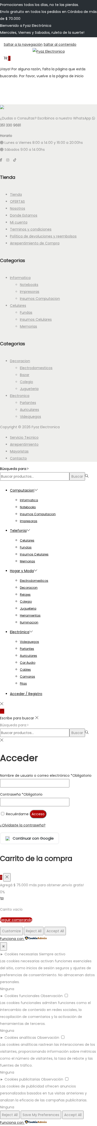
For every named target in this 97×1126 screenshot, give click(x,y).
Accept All (55, 931)
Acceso (38, 814)
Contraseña (21, 794)
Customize (11, 931)
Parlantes (28, 402)
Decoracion (20, 360)
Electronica (19, 395)
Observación (52, 995)
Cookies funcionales (22, 995)
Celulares (18, 305)
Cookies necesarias (21, 954)
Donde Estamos (23, 215)
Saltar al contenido (60, 44)
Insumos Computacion (40, 298)
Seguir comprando (16, 919)
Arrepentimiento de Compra (34, 243)
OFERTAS (17, 201)
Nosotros (17, 208)
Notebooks (29, 284)
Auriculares (29, 409)
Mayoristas (19, 451)
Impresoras (29, 291)
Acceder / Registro (26, 693)
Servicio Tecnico (24, 437)
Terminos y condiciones (30, 229)
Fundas (26, 312)
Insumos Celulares (36, 319)
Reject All (34, 931)
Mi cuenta (18, 222)
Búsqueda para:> (14, 468)
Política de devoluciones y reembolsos (43, 236)
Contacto (18, 458)
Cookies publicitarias (22, 1079)
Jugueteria (29, 388)
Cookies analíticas (20, 1037)
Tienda (16, 194)
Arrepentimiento (24, 444)
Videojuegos (30, 416)
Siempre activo (52, 954)
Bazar (24, 374)
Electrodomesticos (36, 367)
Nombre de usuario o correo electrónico (46, 775)
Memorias (28, 326)
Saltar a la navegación (23, 44)
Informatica (20, 277)
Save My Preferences (41, 1114)
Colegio (26, 381)
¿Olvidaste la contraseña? (23, 825)
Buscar (77, 476)
